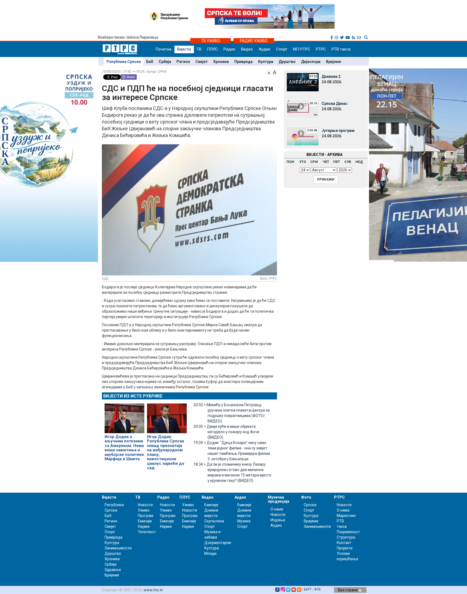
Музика (244, 521)
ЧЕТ (326, 162)
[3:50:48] (303, 136)
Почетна (163, 49)
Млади (210, 553)
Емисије (145, 521)
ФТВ (317, 589)
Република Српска (123, 61)
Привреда (243, 61)
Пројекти (344, 548)
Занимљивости (118, 548)
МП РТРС (301, 49)
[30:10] (303, 109)
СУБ (347, 162)
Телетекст (147, 532)
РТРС (321, 49)
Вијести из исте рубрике (132, 396)
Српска (310, 505)
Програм (145, 515)
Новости (145, 505)
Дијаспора (311, 61)
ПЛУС (212, 49)
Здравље (113, 570)
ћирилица (149, 37)
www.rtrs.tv (153, 590)
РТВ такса (341, 49)
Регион (183, 61)
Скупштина (214, 521)
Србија (165, 61)
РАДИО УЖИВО (254, 41)
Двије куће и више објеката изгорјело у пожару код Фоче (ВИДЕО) (226, 431)
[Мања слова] (268, 72)
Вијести (184, 49)
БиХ (149, 61)
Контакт (344, 542)
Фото (306, 497)
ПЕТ (336, 162)
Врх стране (348, 590)
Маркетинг (346, 515)
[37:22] (303, 82)
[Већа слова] (274, 72)
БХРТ (308, 589)
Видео (247, 49)
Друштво (287, 61)
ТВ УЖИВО (210, 41)
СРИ (314, 162)
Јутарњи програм (338, 130)
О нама (277, 509)
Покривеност (348, 532)
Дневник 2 (331, 76)
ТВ (198, 49)
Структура (346, 537)
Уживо (144, 510)
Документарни (217, 542)
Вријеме (333, 61)
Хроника (221, 61)
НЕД (359, 162)
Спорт (281, 49)
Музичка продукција (278, 499)
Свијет (201, 61)
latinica (132, 37)
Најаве (144, 526)
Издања (278, 520)
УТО (302, 162)
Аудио (265, 49)
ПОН (290, 162)
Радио (229, 49)
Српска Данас (335, 103)
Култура (265, 61)
